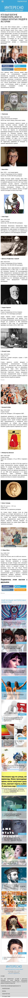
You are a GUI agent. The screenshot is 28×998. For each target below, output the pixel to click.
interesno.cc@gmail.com (14, 973)
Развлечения (6, 988)
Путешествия (6, 996)
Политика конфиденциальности (11, 985)
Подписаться (22, 1)
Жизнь (4, 991)
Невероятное (6, 993)
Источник (3, 593)
